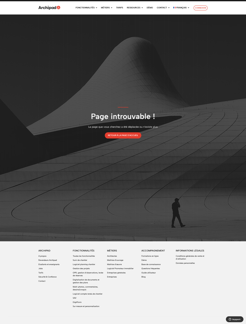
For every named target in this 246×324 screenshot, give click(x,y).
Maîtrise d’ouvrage (115, 260)
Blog (143, 277)
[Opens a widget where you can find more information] (234, 319)
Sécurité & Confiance (47, 277)
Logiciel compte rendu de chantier (87, 294)
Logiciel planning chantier (84, 264)
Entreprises (112, 277)
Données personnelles (185, 263)
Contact (41, 281)
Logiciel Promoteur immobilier (120, 268)
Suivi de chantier (80, 260)
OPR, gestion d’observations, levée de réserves (88, 274)
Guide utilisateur (148, 273)
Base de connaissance (151, 264)
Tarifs (40, 273)
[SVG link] (49, 8)
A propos (42, 256)
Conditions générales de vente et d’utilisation (190, 257)
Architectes (112, 256)
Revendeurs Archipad (47, 260)
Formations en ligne (149, 256)
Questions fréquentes (150, 268)
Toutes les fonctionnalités (84, 256)
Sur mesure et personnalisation (86, 306)
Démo (144, 260)
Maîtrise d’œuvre (114, 264)
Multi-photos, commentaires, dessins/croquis (85, 288)
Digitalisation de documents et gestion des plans (86, 281)
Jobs (40, 268)
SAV (74, 298)
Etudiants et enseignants (48, 264)
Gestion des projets (81, 268)
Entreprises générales (116, 273)
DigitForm (77, 302)
